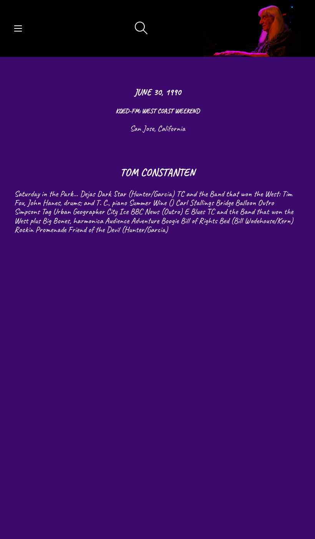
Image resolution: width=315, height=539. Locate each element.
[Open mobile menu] (18, 28)
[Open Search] (141, 28)
